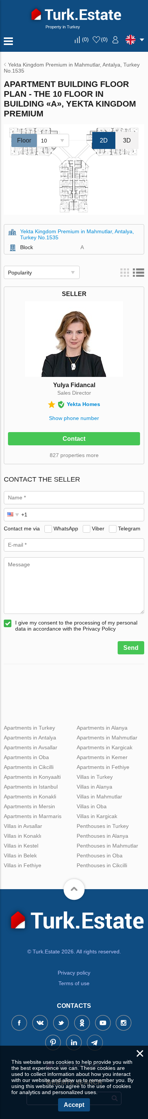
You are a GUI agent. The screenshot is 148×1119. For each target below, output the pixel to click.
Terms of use (74, 983)
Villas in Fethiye (22, 865)
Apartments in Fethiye (103, 767)
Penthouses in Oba (100, 855)
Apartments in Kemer (102, 757)
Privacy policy (74, 973)
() (85, 39)
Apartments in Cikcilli (29, 767)
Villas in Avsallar (23, 826)
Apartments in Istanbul (31, 787)
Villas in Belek (20, 855)
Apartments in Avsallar (30, 747)
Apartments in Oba (26, 757)
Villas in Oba (92, 806)
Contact (74, 439)
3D (127, 140)
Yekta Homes (83, 404)
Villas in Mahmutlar (99, 797)
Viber (98, 528)
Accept (74, 1105)
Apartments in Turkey (29, 728)
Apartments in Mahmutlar (107, 738)
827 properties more (74, 455)
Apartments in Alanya (102, 728)
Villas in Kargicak (97, 816)
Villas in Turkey (95, 777)
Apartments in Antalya (30, 738)
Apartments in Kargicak (104, 747)
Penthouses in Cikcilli (102, 865)
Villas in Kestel (21, 846)
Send (131, 648)
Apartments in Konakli (30, 797)
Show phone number (74, 418)
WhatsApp (66, 528)
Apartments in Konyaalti (32, 777)
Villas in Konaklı (22, 836)
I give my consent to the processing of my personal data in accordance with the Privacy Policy (76, 626)
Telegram (129, 528)
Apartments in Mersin (29, 806)
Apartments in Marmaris (32, 816)
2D (104, 140)
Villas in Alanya (94, 787)
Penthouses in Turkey (103, 826)
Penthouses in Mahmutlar (107, 846)
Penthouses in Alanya (102, 836)
